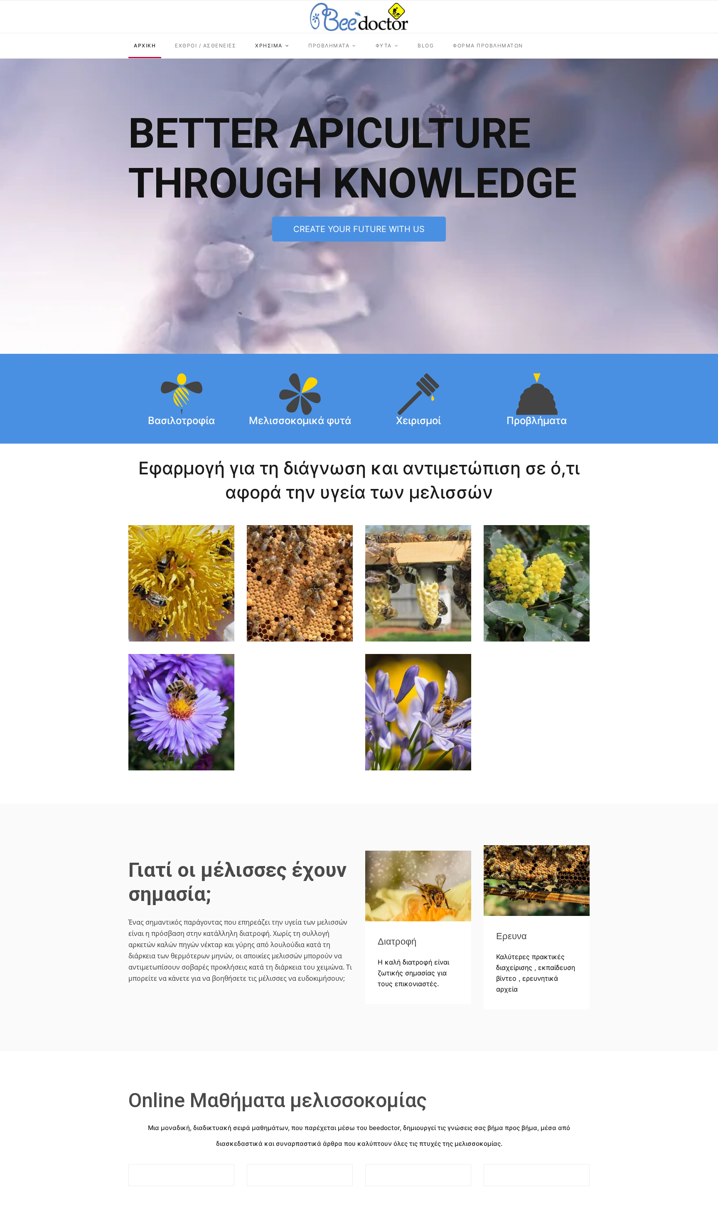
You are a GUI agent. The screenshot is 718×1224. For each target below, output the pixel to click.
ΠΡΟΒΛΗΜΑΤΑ (328, 45)
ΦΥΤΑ (384, 45)
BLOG (426, 45)
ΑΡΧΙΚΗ (145, 45)
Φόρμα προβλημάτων (488, 45)
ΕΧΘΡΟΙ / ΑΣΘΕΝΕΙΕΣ (205, 45)
